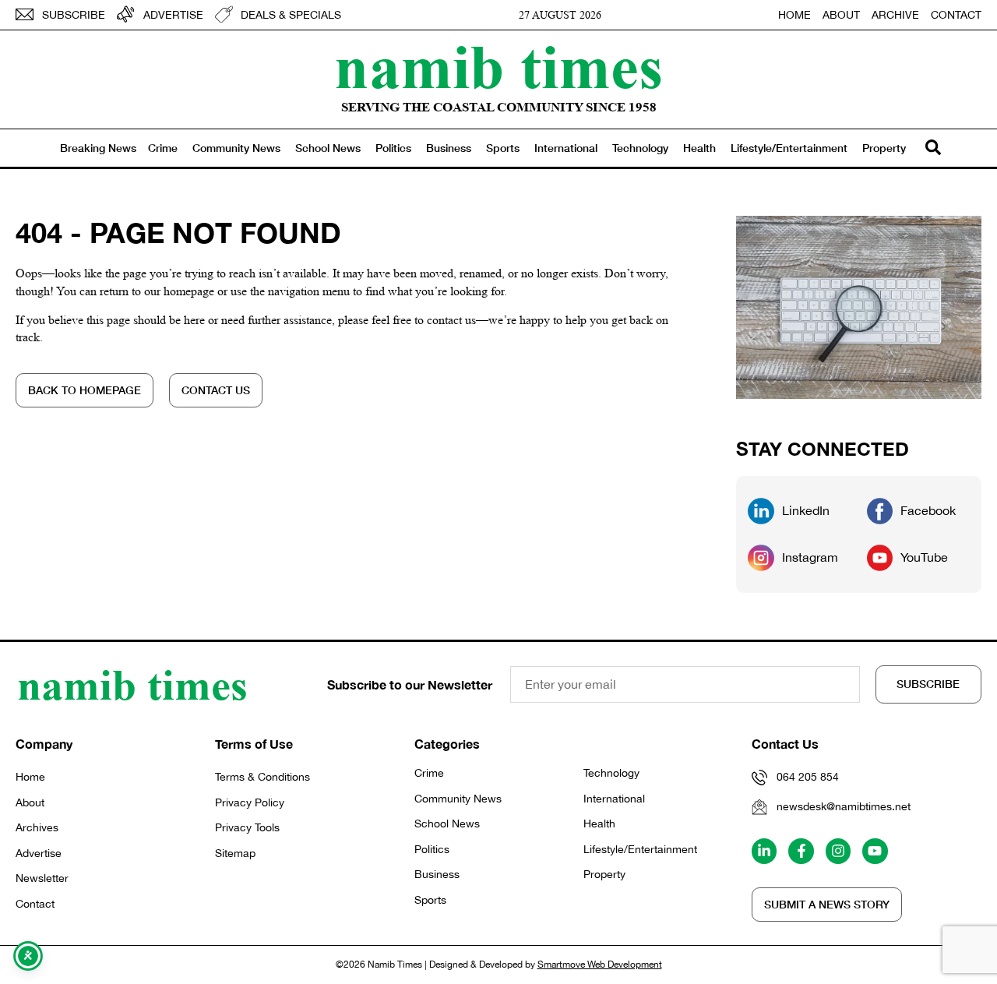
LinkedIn (806, 510)
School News (328, 147)
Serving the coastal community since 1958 (499, 107)
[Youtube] (874, 850)
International (565, 147)
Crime (163, 147)
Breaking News (98, 147)
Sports (503, 147)
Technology (640, 147)
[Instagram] (838, 850)
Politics (393, 147)
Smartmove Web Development (599, 964)
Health (699, 147)
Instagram (810, 557)
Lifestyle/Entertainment (789, 147)
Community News (236, 147)
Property (884, 147)
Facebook (928, 510)
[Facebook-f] (800, 850)
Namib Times (498, 66)
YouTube (924, 557)
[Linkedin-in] (764, 850)
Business (448, 147)
